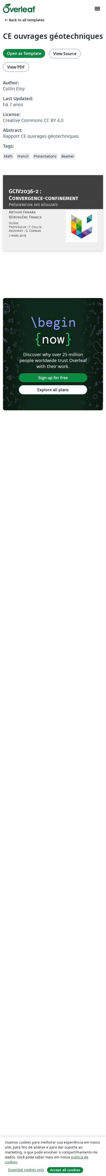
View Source (64, 53)
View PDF (16, 67)
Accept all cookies (65, 1170)
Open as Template (24, 53)
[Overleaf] (19, 8)
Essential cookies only (26, 1169)
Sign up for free (53, 377)
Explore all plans (53, 389)
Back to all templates (24, 20)
